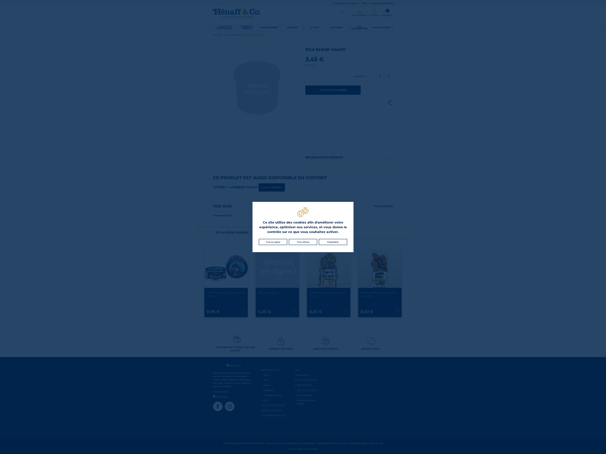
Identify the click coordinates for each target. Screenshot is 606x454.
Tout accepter (273, 242)
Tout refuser (303, 242)
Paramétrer (333, 242)
